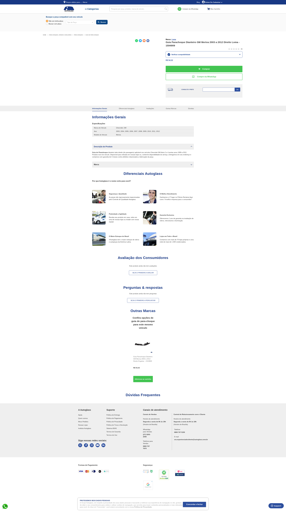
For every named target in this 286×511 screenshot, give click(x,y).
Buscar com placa (55, 24)
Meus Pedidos (83, 422)
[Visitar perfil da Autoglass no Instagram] (92, 445)
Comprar (204, 69)
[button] (143, 147)
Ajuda (80, 415)
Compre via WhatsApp (190, 9)
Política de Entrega (113, 415)
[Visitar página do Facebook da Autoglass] (86, 445)
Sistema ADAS (111, 428)
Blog (198, 2)
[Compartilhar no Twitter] (140, 40)
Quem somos (83, 418)
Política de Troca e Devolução (117, 425)
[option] (143, 359)
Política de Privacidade (114, 422)
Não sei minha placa (56, 21)
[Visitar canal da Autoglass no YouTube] (98, 445)
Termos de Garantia (113, 432)
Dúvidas (191, 108)
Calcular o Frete (221, 89)
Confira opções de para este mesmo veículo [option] (143, 322)
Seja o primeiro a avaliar (143, 273)
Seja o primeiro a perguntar (143, 300)
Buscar (103, 22)
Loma (174, 39)
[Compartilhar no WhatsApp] (136, 40)
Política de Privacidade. (143, 507)
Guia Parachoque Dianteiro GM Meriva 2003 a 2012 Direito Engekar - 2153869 (142, 359)
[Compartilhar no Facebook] (147, 40)
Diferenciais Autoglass (126, 108)
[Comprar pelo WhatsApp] (204, 76)
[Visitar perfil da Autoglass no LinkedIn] (103, 445)
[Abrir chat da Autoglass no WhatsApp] (80, 445)
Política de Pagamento (114, 418)
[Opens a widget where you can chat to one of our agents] (276, 506)
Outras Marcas (171, 108)
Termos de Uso (111, 435)
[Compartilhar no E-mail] (144, 40)
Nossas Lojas (83, 425)
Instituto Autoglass (84, 428)
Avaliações (150, 108)
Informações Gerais (99, 108)
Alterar (85, 2)
